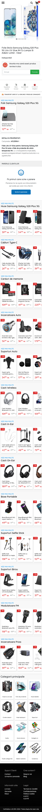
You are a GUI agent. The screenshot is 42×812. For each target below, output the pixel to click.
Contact (8, 774)
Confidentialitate (29, 791)
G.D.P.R (26, 799)
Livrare (7, 789)
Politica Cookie (29, 794)
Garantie (8, 791)
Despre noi (27, 774)
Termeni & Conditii (30, 789)
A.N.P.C (26, 796)
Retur (7, 794)
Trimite (35, 72)
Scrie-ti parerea (21, 192)
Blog (25, 776)
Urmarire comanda (12, 776)
